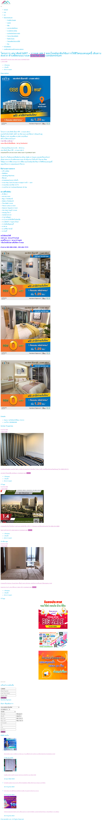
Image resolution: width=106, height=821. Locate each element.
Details (29, 473)
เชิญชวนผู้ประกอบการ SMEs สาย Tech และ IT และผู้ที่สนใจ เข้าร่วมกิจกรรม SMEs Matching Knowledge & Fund (29, 754)
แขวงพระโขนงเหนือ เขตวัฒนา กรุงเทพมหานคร (13, 473)
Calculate (3, 697)
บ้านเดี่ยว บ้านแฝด (11, 20)
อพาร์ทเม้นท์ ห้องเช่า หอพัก (13, 33)
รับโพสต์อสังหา (7, 46)
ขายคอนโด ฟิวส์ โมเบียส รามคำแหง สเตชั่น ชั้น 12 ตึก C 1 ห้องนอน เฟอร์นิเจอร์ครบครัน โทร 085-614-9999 (30, 526)
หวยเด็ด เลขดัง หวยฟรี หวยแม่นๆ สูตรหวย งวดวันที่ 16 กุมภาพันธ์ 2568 (20, 775)
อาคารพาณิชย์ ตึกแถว (12, 28)
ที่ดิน (8, 25)
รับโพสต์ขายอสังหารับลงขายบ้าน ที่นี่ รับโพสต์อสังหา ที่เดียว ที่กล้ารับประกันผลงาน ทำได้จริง (24, 782)
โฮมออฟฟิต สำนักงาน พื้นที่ (13, 41)
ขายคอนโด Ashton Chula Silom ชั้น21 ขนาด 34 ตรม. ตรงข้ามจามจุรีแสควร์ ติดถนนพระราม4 (26, 583)
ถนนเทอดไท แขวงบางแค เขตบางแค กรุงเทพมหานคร (15, 59)
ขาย (5, 12)
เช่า (5, 15)
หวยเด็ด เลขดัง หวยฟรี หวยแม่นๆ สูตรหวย (13, 49)
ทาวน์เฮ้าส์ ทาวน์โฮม (12, 30)
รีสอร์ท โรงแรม (10, 38)
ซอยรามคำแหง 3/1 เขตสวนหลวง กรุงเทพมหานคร (14, 530)
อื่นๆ (8, 44)
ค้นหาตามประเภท (8, 17)
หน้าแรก (6, 9)
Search (3, 731)
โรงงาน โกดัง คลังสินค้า (12, 36)
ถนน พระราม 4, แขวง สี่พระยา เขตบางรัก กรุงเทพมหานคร (16, 587)
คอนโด (9, 23)
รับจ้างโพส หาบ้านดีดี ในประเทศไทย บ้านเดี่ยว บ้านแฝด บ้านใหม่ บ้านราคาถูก (21, 790)
